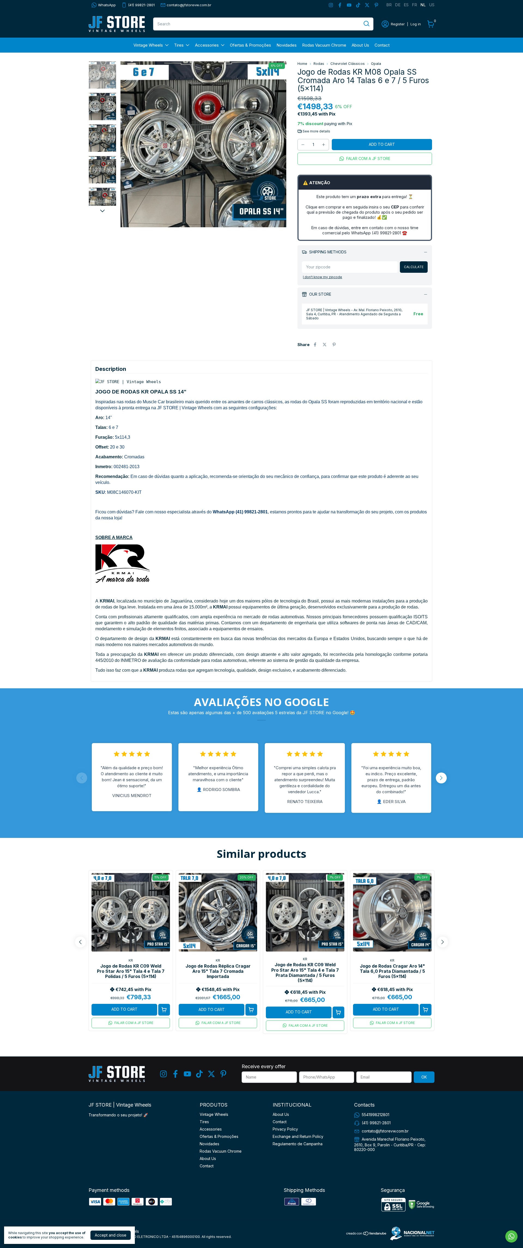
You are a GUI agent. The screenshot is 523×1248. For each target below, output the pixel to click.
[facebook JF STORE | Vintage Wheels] (339, 5)
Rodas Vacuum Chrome (324, 45)
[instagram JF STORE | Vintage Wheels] (330, 5)
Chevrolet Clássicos (347, 63)
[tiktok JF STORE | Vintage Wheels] (358, 5)
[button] (364, 159)
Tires (179, 45)
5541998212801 (375, 1114)
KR (131, 960)
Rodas (319, 63)
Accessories (207, 45)
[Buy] (164, 1010)
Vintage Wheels (148, 45)
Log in (416, 24)
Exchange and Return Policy (298, 1136)
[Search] (366, 24)
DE (397, 4)
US (431, 4)
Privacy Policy (285, 1129)
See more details (316, 131)
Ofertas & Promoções (250, 45)
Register (398, 24)
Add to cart (124, 1009)
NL (423, 4)
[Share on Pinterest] (334, 344)
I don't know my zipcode (322, 277)
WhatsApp (107, 5)
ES (406, 4)
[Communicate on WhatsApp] (511, 1236)
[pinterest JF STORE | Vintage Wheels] (376, 5)
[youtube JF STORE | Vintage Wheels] (349, 5)
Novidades (286, 45)
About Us (360, 45)
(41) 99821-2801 (141, 5)
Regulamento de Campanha (298, 1143)
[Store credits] (410, 1233)
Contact (382, 45)
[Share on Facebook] (315, 344)
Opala (376, 63)
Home (302, 63)
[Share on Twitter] (324, 344)
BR (389, 4)
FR (414, 4)
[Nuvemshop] (366, 1234)
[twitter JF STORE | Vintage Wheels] (367, 5)
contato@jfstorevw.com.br (189, 5)
